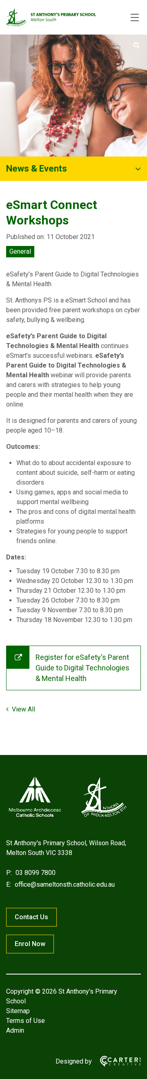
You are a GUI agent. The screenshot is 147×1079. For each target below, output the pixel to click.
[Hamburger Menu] (135, 17)
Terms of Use (25, 1021)
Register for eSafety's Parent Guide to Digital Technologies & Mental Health (82, 668)
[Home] (67, 817)
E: (8, 884)
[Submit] (136, 45)
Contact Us (31, 917)
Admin (15, 1030)
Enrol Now (30, 944)
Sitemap (18, 1011)
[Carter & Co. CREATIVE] (116, 1061)
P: (9, 873)
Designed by (74, 1061)
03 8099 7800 (35, 873)
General (20, 251)
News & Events (36, 168)
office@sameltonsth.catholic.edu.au (64, 884)
